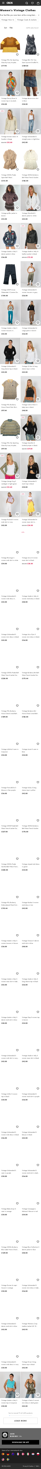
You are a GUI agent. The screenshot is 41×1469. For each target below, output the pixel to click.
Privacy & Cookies (28, 1466)
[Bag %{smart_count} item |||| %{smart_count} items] (38, 3)
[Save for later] (17, 54)
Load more (20, 1421)
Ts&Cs (37, 1466)
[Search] (27, 3)
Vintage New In (7, 20)
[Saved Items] (32, 3)
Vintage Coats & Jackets (27, 20)
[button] (3, 1454)
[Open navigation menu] (3, 3)
